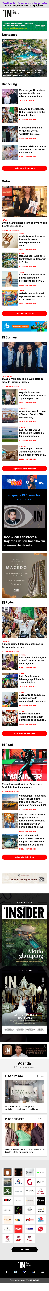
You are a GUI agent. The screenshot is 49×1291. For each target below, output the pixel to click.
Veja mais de (24, 313)
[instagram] (16, 1272)
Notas (6, 67)
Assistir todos (23, 499)
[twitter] (25, 1272)
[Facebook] (6, 1272)
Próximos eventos (24, 1067)
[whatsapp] (34, 1272)
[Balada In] (24, 1265)
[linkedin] (43, 1272)
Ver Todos (24, 1249)
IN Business (7, 376)
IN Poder (5, 641)
